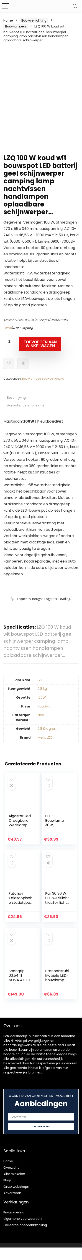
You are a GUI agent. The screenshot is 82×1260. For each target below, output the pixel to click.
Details (7, 328)
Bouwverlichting (33, 20)
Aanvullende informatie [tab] (25, 405)
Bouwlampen (15, 26)
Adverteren (12, 1193)
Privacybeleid (13, 1212)
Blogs (7, 1180)
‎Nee (41, 715)
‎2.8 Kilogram (48, 728)
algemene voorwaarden (22, 1218)
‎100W (42, 697)
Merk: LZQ (45, 737)
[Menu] (5, 6)
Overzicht (11, 1167)
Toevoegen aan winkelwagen (40, 344)
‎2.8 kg (42, 688)
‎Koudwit (44, 706)
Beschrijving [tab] (16, 397)
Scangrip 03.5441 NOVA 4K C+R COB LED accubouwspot (21, 982)
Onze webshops (16, 1186)
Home (8, 20)
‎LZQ (41, 680)
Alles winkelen (14, 1174)
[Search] (74, 6)
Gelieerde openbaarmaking (25, 1225)
